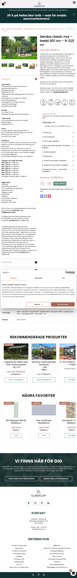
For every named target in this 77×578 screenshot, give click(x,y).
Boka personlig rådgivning (21, 478)
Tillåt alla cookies (62, 304)
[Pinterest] (41, 503)
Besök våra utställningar (56, 478)
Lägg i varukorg (60, 183)
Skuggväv (4, 202)
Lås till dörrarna (6, 200)
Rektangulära (17, 29)
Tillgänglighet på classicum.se (56, 567)
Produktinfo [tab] (5, 79)
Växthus (9, 29)
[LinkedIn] (48, 503)
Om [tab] (63, 278)
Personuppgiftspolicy (57, 564)
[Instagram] (35, 503)
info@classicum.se (38, 529)
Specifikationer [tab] (6, 262)
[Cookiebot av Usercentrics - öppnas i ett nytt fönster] (66, 272)
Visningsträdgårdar (57, 551)
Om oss (19, 564)
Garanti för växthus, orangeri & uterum (57, 548)
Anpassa (37, 304)
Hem (3, 29)
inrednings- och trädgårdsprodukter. (12, 211)
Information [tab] (38, 278)
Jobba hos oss (57, 556)
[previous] (4, 48)
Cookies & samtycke (19, 551)
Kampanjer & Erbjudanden (57, 559)
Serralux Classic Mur (43, 29)
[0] (2, 5)
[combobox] (57, 126)
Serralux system (29, 29)
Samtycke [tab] (13, 278)
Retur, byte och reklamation (19, 567)
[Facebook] (28, 503)
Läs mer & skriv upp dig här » (58, 10)
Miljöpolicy (56, 545)
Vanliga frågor (19, 562)
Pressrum (57, 562)
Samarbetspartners (57, 554)
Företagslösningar (19, 554)
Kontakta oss (13, 220)
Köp (16, 435)
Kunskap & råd (19, 559)
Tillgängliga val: (48, 122)
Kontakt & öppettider (19, 545)
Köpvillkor (19, 556)
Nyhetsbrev (19, 548)
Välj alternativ (16, 380)
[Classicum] (39, 4)
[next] (34, 48)
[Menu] (74, 2)
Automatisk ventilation (9, 198)
